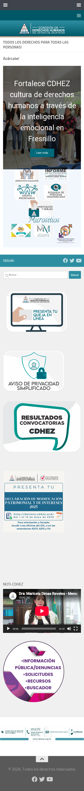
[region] (42, 208)
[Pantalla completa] (76, 629)
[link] (42, 28)
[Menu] (79, 15)
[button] (42, 208)
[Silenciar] (69, 629)
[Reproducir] (8, 629)
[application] (42, 611)
